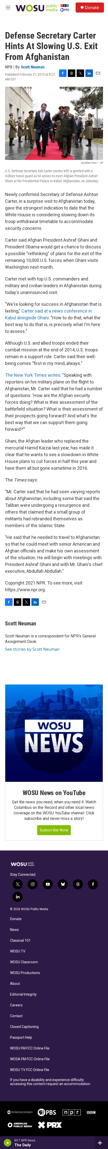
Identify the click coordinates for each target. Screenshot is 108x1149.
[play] (8, 1142)
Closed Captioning (24, 1027)
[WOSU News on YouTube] (54, 733)
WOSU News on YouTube (54, 793)
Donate (92, 7)
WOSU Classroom (24, 962)
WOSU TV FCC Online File (29, 1070)
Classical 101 (20, 940)
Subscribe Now (54, 830)
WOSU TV (17, 951)
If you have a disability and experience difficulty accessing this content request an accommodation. (50, 1082)
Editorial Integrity (23, 994)
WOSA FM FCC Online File (30, 1059)
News (14, 930)
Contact (16, 1016)
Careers (16, 1005)
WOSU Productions (25, 973)
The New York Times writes (32, 375)
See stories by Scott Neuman (32, 649)
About (15, 984)
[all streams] (101, 1142)
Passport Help (21, 1037)
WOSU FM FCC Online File (29, 1048)
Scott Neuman (32, 66)
